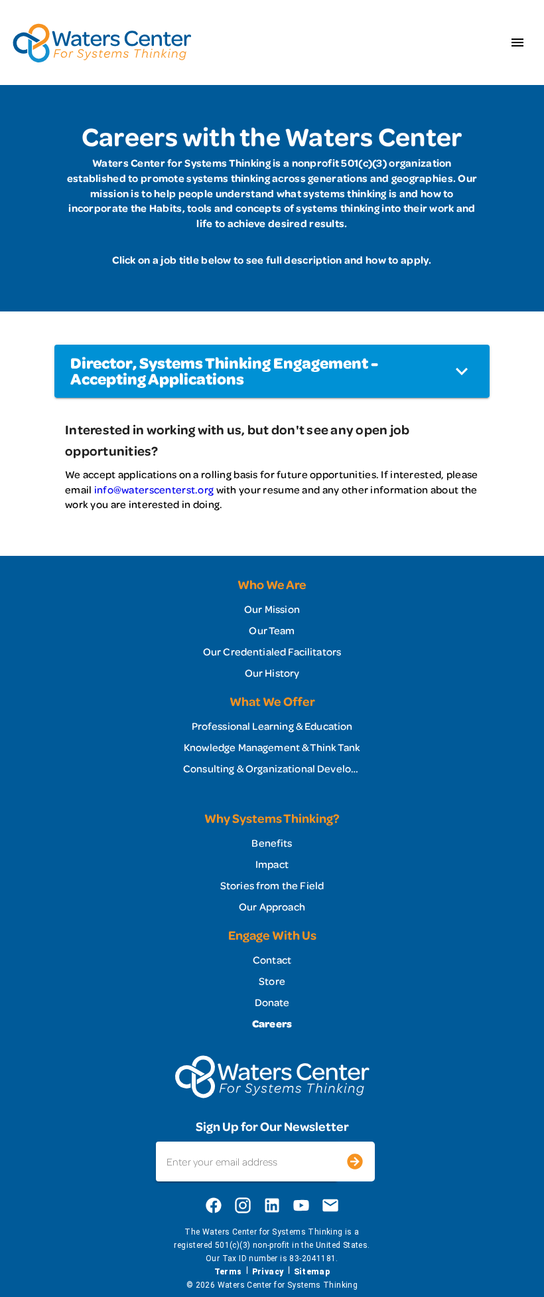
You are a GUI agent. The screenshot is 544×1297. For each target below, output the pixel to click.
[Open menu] (517, 42)
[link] (272, 609)
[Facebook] (213, 1205)
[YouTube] (301, 1205)
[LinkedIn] (272, 1205)
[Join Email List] (355, 1161)
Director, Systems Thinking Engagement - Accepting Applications (224, 371)
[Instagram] (243, 1205)
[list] (272, 630)
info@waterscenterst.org (154, 489)
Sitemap (312, 1271)
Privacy (268, 1271)
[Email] (330, 1205)
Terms (228, 1271)
